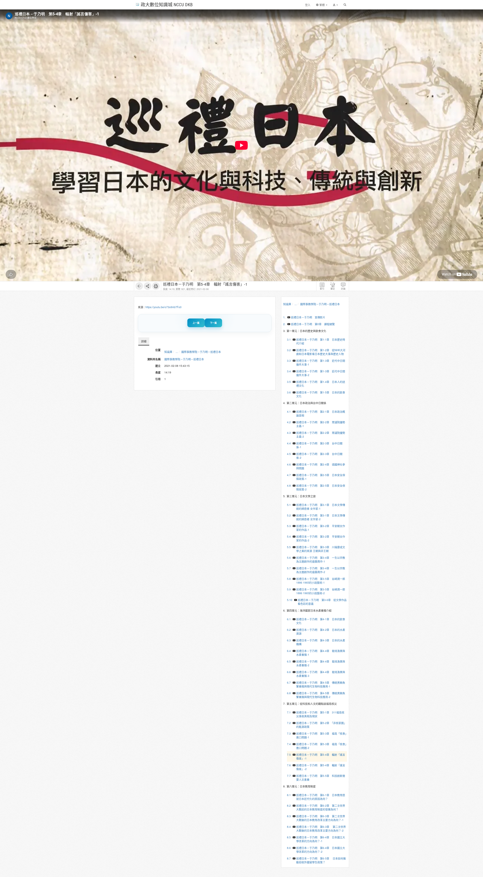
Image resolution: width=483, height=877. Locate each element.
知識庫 (168, 352)
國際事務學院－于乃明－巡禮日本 (201, 352)
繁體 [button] (322, 5)
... (177, 352)
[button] (335, 4)
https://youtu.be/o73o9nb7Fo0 (163, 307)
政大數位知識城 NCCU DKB (167, 4)
